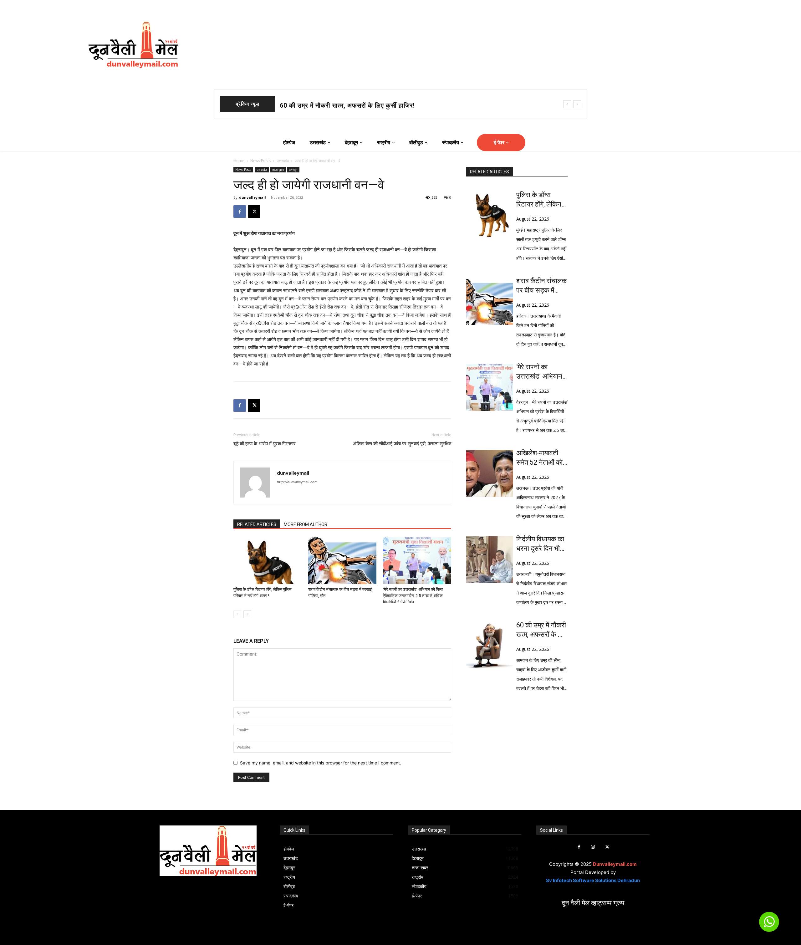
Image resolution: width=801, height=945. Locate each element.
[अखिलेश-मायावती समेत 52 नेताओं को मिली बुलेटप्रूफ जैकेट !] (489, 473)
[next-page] (247, 614)
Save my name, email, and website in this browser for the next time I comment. (320, 762)
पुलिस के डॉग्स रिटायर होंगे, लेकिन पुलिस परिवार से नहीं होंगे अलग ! (540, 200)
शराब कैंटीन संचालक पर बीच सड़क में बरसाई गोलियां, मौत (349, 105)
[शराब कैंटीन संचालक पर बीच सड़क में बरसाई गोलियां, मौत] (342, 560)
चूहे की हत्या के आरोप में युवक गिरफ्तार (264, 444)
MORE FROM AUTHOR (305, 524)
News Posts (260, 160)
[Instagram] (593, 846)
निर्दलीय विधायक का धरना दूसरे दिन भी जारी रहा (540, 544)
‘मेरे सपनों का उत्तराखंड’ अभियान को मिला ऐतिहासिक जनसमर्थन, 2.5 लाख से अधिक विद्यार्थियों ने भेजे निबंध (413, 595)
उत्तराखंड (283, 160)
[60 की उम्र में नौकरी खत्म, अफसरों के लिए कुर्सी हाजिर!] (489, 645)
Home (238, 160)
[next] (577, 104)
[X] (254, 211)
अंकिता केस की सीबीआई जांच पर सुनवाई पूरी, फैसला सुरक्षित (402, 444)
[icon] (769, 924)
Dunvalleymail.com (615, 864)
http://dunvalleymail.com (297, 482)
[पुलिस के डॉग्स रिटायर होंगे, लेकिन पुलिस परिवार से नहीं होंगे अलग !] (267, 560)
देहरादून (293, 169)
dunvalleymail (252, 197)
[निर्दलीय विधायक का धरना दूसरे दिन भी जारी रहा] (489, 559)
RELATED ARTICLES (256, 524)
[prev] (567, 104)
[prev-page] (237, 614)
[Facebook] (239, 211)
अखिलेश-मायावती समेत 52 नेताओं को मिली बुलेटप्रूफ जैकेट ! (539, 458)
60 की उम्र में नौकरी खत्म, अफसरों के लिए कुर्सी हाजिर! (541, 630)
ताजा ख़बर (278, 169)
